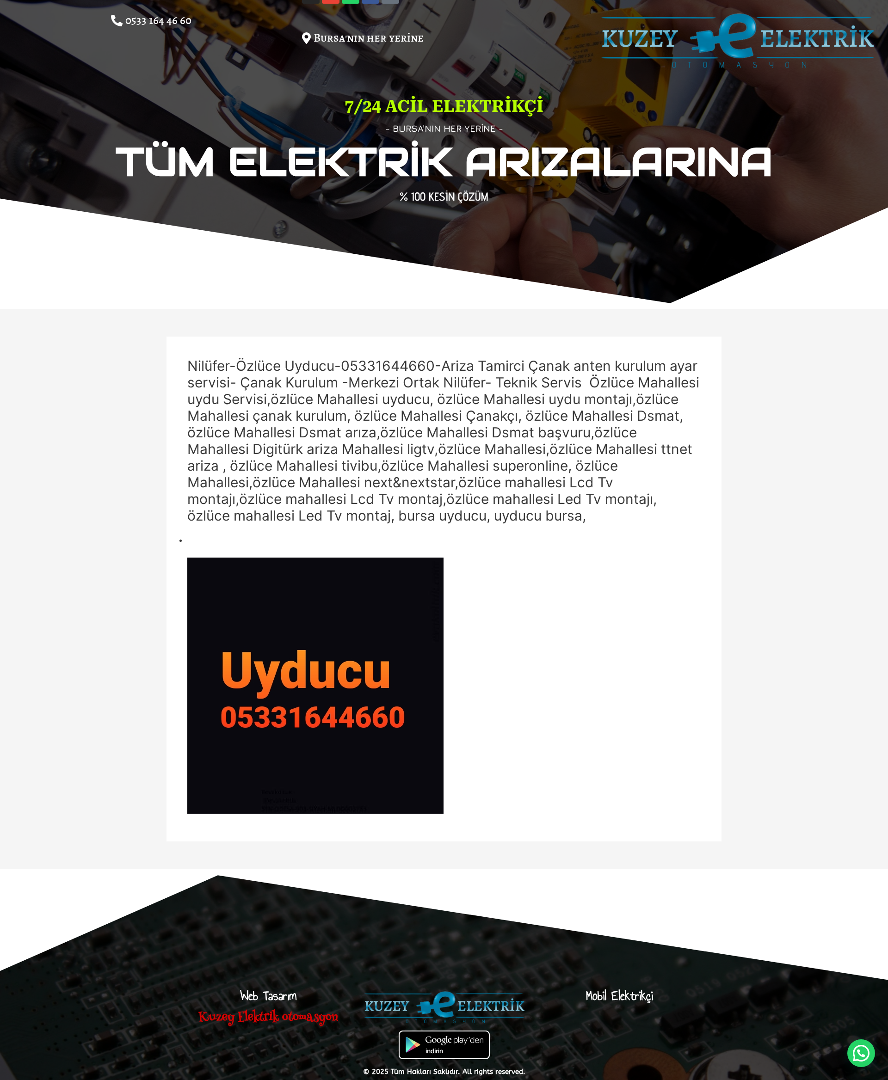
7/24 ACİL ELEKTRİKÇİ (444, 106)
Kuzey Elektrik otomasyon (268, 1017)
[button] (363, 36)
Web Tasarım (268, 996)
